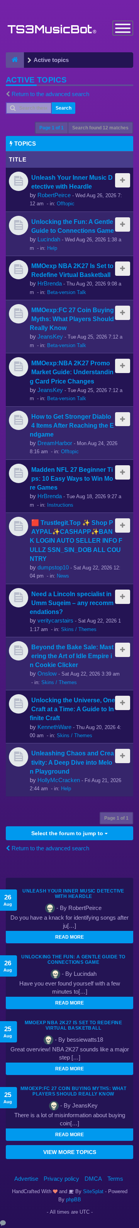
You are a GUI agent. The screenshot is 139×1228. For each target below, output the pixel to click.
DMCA (93, 1178)
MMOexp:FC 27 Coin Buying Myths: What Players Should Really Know (72, 318)
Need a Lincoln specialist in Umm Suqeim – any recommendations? (72, 602)
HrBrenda (49, 283)
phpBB (73, 1199)
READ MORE (69, 937)
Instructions (60, 505)
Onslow (47, 673)
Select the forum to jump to (68, 833)
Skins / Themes (79, 629)
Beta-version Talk (66, 292)
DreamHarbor (54, 443)
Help (52, 248)
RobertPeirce (54, 195)
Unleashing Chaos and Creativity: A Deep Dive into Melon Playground (72, 762)
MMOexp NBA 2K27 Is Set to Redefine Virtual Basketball (73, 1025)
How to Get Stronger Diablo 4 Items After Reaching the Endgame (72, 425)
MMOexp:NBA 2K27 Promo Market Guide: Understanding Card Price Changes (72, 371)
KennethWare (54, 727)
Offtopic (66, 203)
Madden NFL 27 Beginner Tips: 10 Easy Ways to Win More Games (71, 478)
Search (63, 108)
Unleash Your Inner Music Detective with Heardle (73, 893)
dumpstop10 (53, 567)
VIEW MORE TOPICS (69, 1152)
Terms (115, 1178)
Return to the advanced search (50, 94)
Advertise (26, 1178)
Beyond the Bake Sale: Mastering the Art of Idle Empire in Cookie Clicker (72, 655)
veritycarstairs (55, 620)
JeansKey (50, 336)
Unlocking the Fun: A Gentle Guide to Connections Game (73, 959)
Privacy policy (61, 1178)
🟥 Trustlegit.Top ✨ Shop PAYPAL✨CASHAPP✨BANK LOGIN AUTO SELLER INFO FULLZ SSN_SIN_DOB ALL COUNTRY (76, 540)
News (63, 576)
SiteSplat (92, 1191)
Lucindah (48, 239)
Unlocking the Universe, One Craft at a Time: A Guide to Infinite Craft (72, 709)
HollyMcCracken (58, 780)
